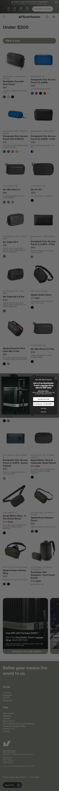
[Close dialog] (56, 378)
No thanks (43, 408)
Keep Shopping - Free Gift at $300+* (43, 404)
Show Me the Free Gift (43, 399)
